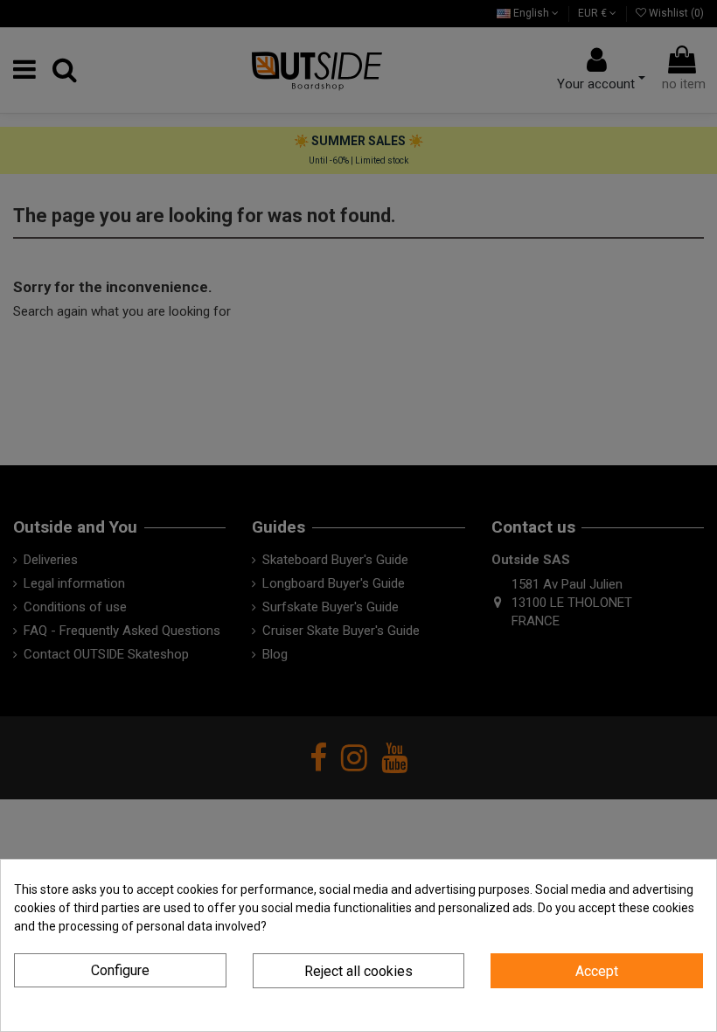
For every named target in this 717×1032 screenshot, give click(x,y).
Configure (120, 970)
